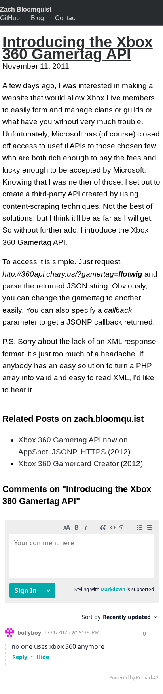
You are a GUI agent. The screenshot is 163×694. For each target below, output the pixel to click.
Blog (37, 18)
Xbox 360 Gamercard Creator (68, 463)
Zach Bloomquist (25, 9)
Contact (66, 18)
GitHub (10, 18)
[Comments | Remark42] (81, 602)
